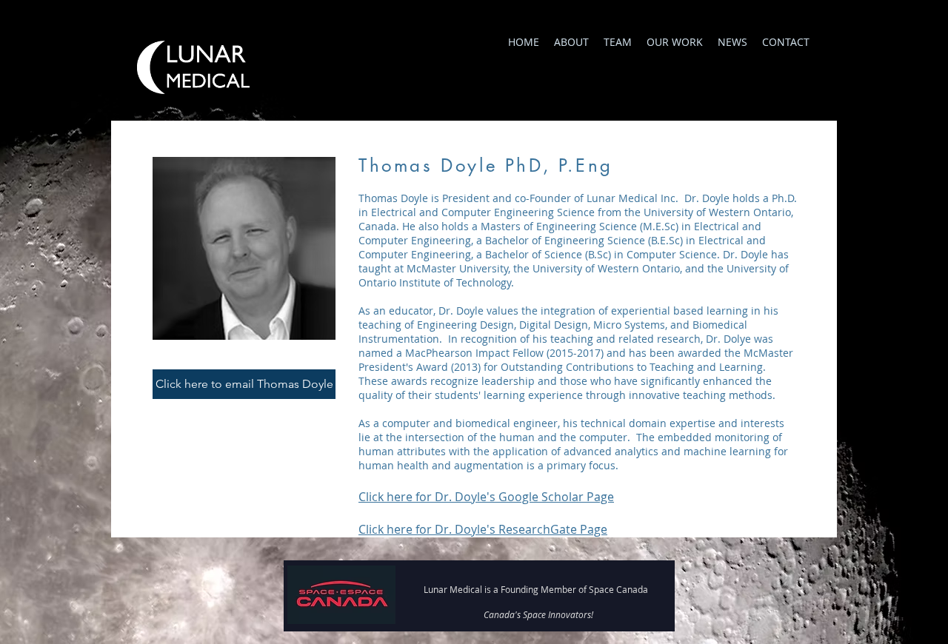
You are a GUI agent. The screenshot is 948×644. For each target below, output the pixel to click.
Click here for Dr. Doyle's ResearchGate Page (482, 529)
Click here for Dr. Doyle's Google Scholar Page (486, 497)
